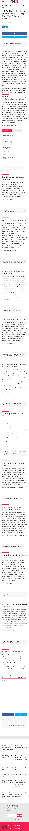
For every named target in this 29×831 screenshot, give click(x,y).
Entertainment (8, 3)
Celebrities (14, 3)
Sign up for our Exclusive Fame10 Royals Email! (14, 92)
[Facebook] (3, 27)
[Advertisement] (14, 697)
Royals (8, 805)
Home (3, 3)
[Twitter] (6, 27)
